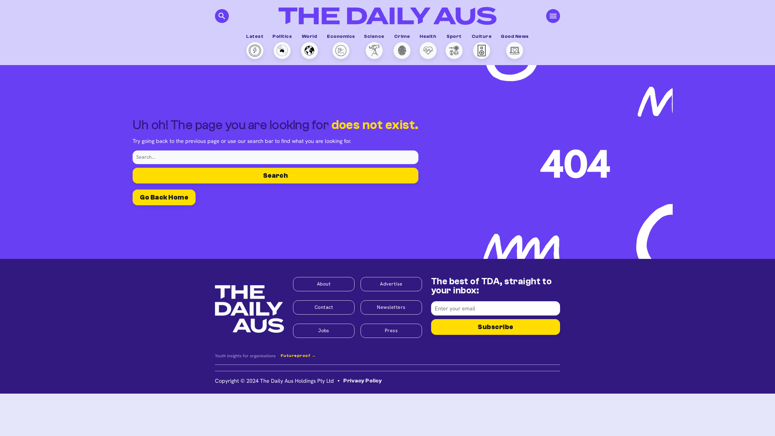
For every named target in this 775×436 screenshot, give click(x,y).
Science (374, 36)
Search (275, 176)
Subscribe (495, 327)
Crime (402, 36)
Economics (341, 36)
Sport (454, 36)
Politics (282, 36)
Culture (482, 36)
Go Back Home (164, 197)
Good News (515, 36)
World (309, 36)
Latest (254, 36)
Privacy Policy (362, 381)
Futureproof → (298, 355)
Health (428, 36)
